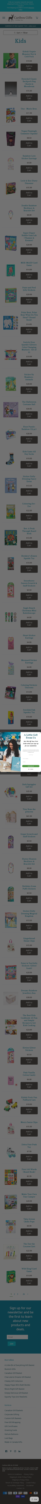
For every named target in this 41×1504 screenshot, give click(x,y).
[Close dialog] (40, 733)
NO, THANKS (30, 769)
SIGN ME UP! (31, 766)
